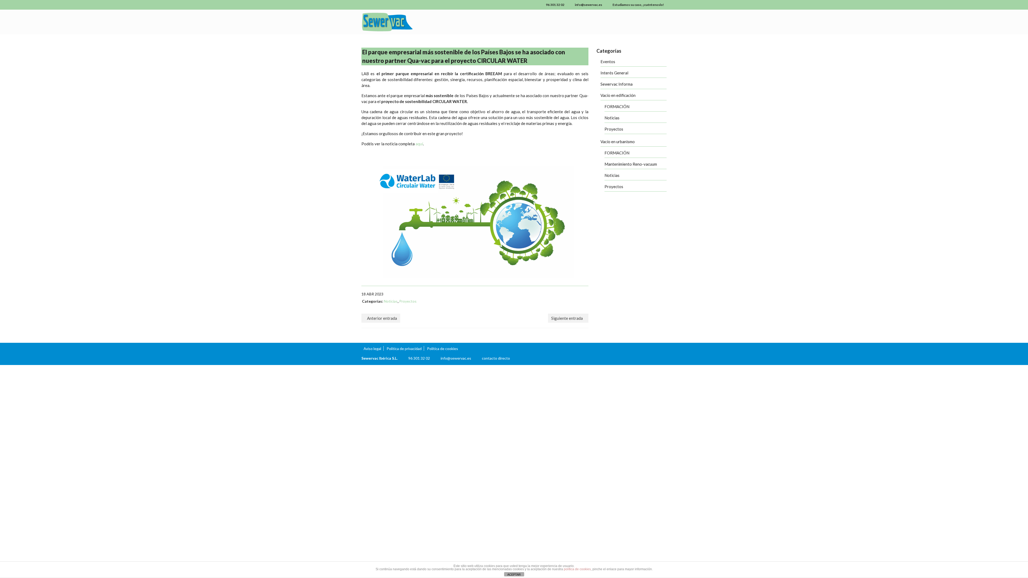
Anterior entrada (382, 318)
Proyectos (408, 301)
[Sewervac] (409, 22)
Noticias (391, 301)
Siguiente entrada (567, 318)
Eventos (607, 61)
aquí (419, 143)
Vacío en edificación (618, 95)
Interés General (614, 72)
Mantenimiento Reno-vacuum (630, 164)
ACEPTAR (514, 574)
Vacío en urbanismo (617, 141)
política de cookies (577, 569)
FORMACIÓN (616, 106)
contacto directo (496, 358)
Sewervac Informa (616, 84)
